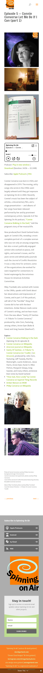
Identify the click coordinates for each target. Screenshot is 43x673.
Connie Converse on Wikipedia (19, 344)
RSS (30, 174)
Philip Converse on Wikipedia (18, 385)
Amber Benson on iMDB (16, 382)
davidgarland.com (21, 652)
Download (8, 168)
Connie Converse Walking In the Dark (22, 338)
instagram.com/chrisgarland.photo (21, 659)
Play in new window (20, 164)
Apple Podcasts (20, 174)
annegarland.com (31, 662)
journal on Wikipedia (19, 347)
